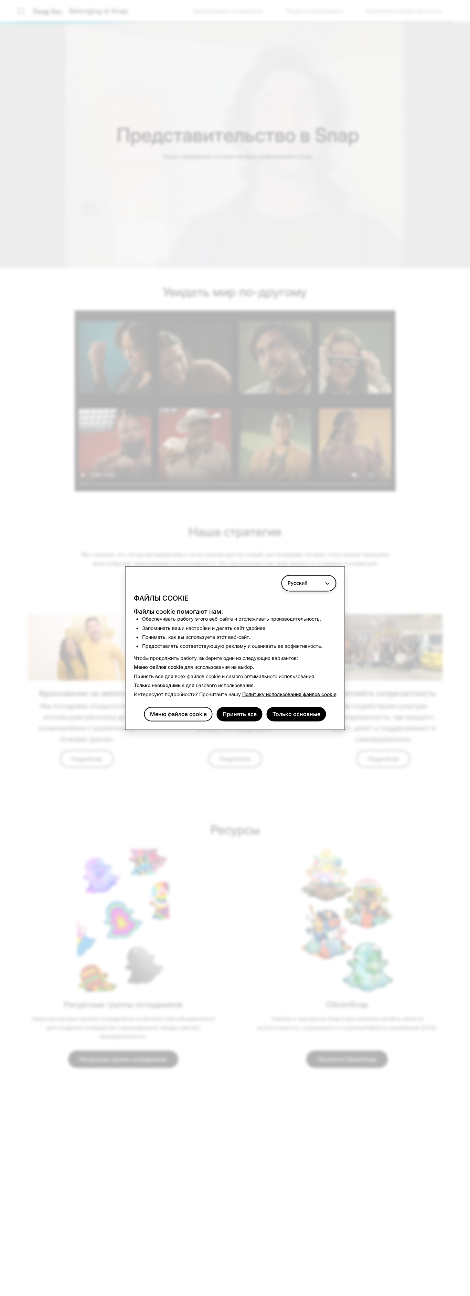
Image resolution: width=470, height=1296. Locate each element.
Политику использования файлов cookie (289, 694)
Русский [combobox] (297, 583)
